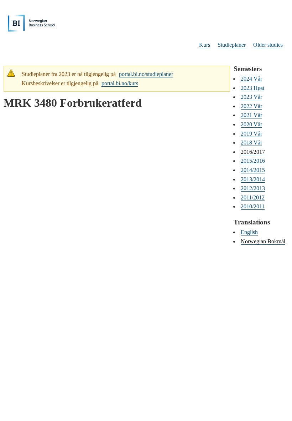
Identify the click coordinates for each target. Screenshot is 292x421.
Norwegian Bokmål (263, 241)
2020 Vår (251, 124)
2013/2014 (253, 179)
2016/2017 (253, 152)
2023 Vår (251, 97)
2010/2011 (253, 206)
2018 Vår (251, 143)
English (249, 232)
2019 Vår (251, 134)
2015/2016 (253, 161)
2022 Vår (251, 106)
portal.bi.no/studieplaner (146, 74)
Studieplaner (232, 45)
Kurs (204, 45)
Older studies (268, 45)
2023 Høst (252, 88)
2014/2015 (253, 170)
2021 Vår (251, 115)
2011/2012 (253, 197)
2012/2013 (253, 188)
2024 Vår (251, 79)
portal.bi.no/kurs (119, 83)
